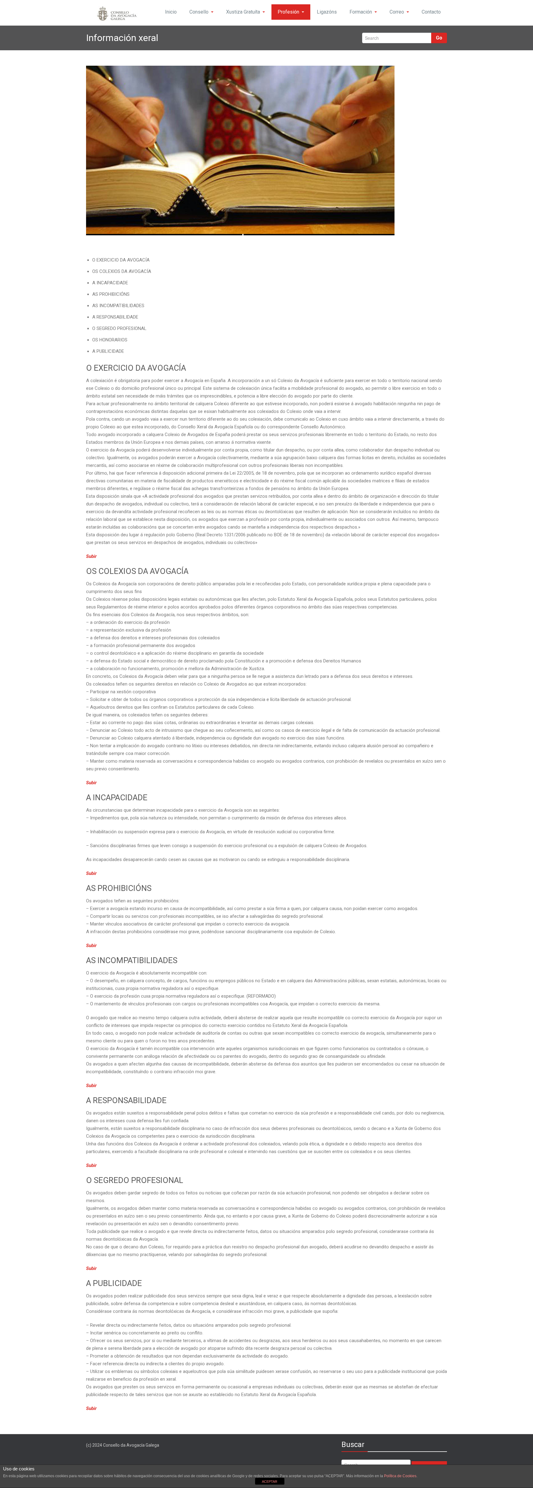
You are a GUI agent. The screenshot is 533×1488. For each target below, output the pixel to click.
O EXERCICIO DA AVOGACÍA (121, 260)
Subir (91, 556)
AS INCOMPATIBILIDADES (118, 305)
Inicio (171, 12)
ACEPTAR (269, 1481)
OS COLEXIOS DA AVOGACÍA (121, 271)
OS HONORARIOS (109, 340)
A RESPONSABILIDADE (115, 317)
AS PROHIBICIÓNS (111, 294)
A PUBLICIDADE (108, 351)
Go (439, 38)
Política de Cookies (400, 1476)
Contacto (431, 12)
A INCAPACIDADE (110, 283)
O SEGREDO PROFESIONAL (119, 328)
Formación (360, 12)
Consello (199, 12)
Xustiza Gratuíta (243, 12)
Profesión (288, 12)
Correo (397, 12)
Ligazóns (327, 12)
